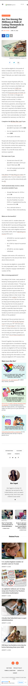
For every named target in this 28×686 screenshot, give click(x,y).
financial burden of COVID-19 (16, 93)
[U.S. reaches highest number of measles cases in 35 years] (14, 551)
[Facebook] (13, 663)
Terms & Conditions (10, 670)
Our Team (9, 668)
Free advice (5, 174)
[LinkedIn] (15, 457)
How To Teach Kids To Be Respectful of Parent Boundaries (7, 524)
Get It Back (11, 326)
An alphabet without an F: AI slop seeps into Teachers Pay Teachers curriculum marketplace (13, 591)
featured (19, 450)
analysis (14, 297)
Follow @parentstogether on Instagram (11, 432)
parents (17, 453)
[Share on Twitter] (7, 35)
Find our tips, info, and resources (10, 380)
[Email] (18, 62)
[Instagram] (17, 663)
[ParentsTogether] (10, 4)
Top (14, 683)
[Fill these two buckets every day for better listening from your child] (14, 634)
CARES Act (18, 88)
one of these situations (16, 335)
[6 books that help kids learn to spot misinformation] (14, 607)
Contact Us (20, 670)
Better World (6, 15)
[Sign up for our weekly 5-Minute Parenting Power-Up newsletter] (14, 370)
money (9, 453)
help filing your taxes (17, 174)
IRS (5, 181)
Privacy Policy (18, 668)
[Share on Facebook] (3, 35)
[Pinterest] (18, 457)
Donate (15, 673)
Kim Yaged (6, 30)
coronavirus (9, 450)
